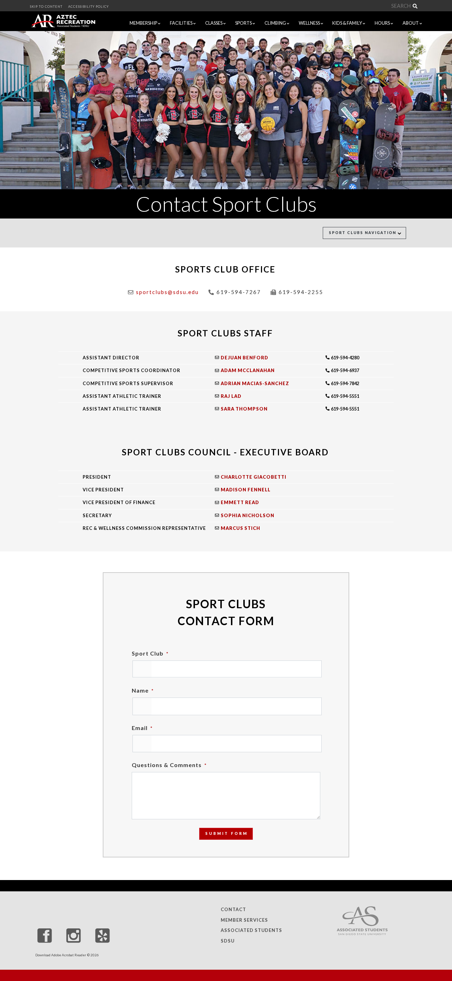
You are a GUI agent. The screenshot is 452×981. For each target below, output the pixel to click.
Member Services (244, 920)
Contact (233, 909)
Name (143, 690)
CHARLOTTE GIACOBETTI (253, 477)
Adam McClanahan (248, 370)
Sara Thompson (244, 409)
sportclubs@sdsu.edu (167, 292)
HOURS (383, 23)
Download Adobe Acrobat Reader (60, 955)
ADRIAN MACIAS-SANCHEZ (255, 383)
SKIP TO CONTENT (46, 6)
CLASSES (214, 23)
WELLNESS (310, 23)
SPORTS (243, 23)
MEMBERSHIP (144, 23)
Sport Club (150, 653)
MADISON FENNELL (245, 489)
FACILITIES (181, 23)
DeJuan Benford (244, 357)
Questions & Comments (169, 764)
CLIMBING (275, 23)
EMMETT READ (240, 502)
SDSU (227, 941)
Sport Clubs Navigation (363, 233)
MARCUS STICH (240, 528)
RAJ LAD (231, 396)
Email (142, 727)
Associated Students (251, 930)
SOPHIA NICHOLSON (247, 515)
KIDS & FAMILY (347, 23)
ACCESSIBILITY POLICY (88, 6)
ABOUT (411, 23)
